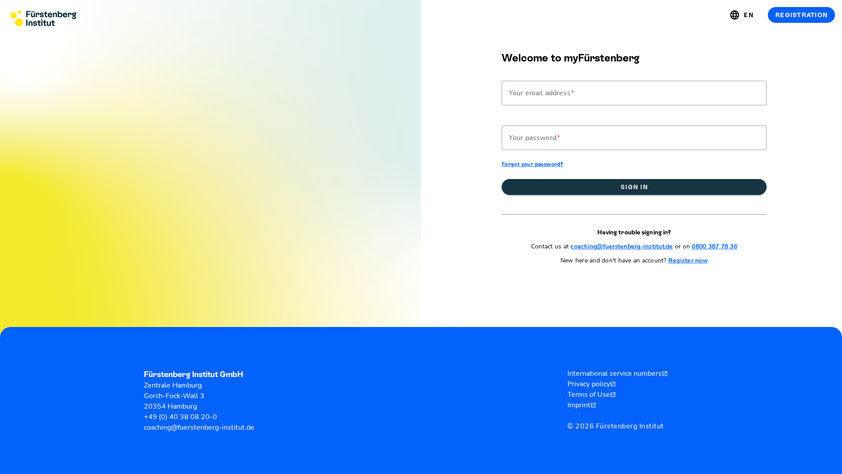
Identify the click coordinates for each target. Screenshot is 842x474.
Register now (688, 260)
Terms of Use (591, 394)
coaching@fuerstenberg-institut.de (622, 246)
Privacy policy (591, 384)
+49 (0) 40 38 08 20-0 (180, 417)
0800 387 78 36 (714, 246)
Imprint (581, 405)
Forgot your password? (532, 164)
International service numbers (617, 373)
